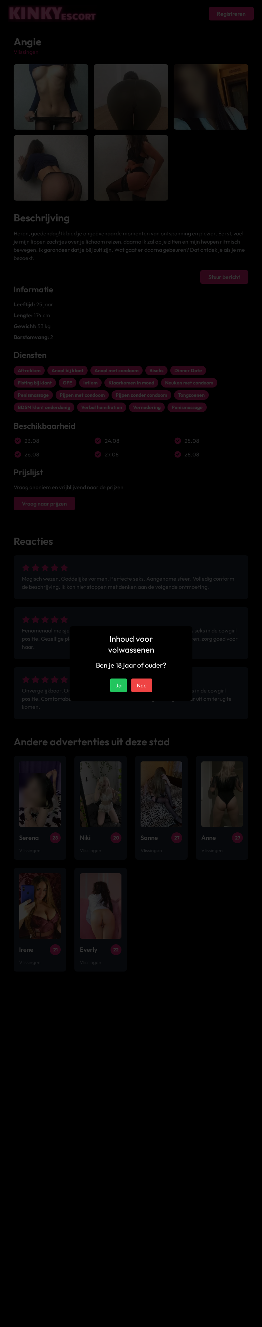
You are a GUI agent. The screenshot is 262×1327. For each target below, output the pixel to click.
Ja (118, 685)
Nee (142, 685)
